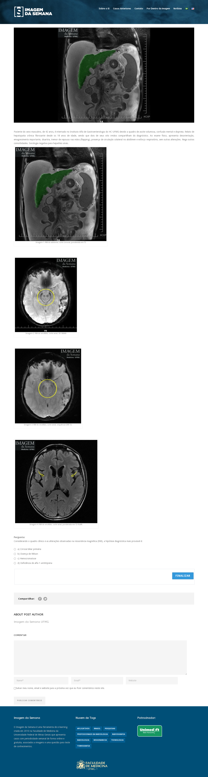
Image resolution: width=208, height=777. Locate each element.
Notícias (178, 8)
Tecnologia (117, 740)
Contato (139, 8)
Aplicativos (83, 729)
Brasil (97, 729)
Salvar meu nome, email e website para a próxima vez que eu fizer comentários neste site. (60, 688)
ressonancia (100, 740)
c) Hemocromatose (27, 558)
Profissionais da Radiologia (92, 734)
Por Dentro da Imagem (158, 8)
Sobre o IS (104, 8)
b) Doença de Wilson (28, 553)
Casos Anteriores (122, 8)
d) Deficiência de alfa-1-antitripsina (35, 563)
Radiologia (83, 740)
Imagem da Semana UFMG (31, 621)
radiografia (118, 734)
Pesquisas (110, 729)
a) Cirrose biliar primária (29, 549)
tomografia (83, 746)
